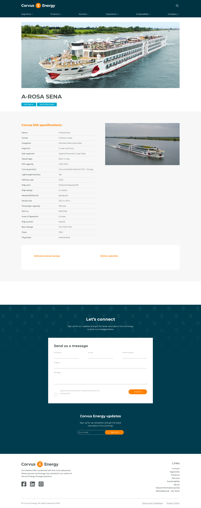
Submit (137, 392)
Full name (57, 352)
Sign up (114, 432)
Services (82, 14)
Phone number (128, 352)
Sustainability (142, 14)
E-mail (90, 352)
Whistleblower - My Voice (168, 491)
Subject (57, 362)
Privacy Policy (173, 503)
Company (172, 14)
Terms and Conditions (152, 503)
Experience (111, 14)
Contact (176, 468)
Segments (26, 14)
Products (54, 14)
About (177, 485)
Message (57, 372)
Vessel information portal (168, 488)
